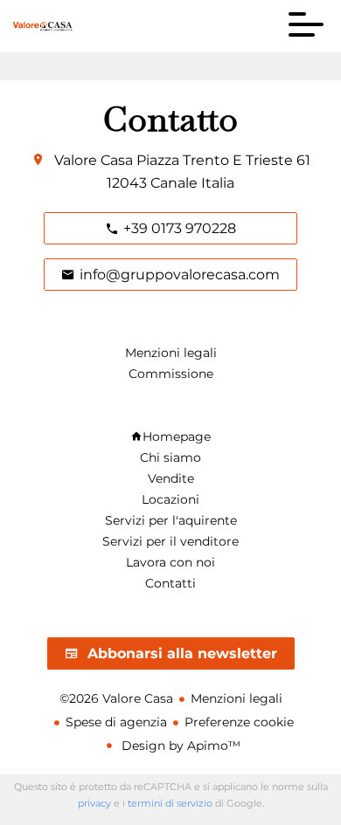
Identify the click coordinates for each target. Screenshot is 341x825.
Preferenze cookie (239, 722)
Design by (179, 745)
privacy (94, 803)
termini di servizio (170, 803)
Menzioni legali (236, 698)
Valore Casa (93, 160)
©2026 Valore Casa (116, 698)
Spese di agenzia (116, 722)
